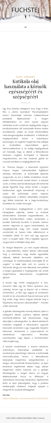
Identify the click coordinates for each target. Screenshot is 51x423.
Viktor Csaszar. (39, 418)
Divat (19, 77)
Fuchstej (26, 10)
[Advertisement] (25, 56)
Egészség (29, 77)
